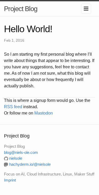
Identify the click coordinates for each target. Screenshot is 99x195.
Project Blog (20, 9)
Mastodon (43, 113)
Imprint (10, 180)
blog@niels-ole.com (21, 152)
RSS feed (13, 106)
